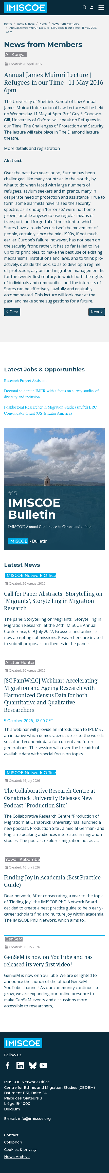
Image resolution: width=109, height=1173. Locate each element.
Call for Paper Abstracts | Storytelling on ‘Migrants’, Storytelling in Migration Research (53, 601)
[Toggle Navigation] (101, 8)
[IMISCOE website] (23, 1043)
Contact (11, 1135)
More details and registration (32, 148)
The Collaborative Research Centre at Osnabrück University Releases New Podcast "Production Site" (49, 798)
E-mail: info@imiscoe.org (27, 1118)
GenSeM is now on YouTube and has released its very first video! (48, 960)
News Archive (17, 1156)
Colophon (13, 1142)
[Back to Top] (100, 1163)
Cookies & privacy (20, 1149)
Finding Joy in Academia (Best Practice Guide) (52, 881)
